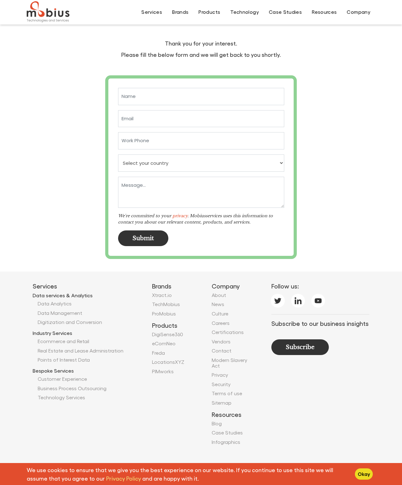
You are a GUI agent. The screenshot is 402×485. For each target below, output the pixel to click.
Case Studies (285, 12)
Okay (364, 474)
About (219, 295)
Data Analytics (55, 303)
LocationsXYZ (168, 362)
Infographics (226, 442)
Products (209, 12)
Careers (221, 323)
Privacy (220, 375)
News (218, 304)
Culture (220, 313)
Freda (158, 353)
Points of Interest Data (64, 360)
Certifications (228, 332)
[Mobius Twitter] (278, 299)
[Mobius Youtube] (318, 299)
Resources (324, 12)
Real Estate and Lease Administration (80, 350)
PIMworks (163, 371)
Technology (244, 12)
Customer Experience (62, 379)
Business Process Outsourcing (72, 388)
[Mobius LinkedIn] (298, 299)
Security (221, 384)
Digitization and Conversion (70, 322)
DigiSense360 (167, 334)
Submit (143, 238)
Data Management (60, 313)
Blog (217, 423)
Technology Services (61, 397)
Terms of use (227, 393)
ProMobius (164, 313)
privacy (179, 215)
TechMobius (166, 304)
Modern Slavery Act (229, 363)
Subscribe (300, 347)
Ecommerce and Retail (63, 341)
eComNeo (164, 343)
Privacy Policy (123, 478)
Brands (180, 12)
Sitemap (221, 403)
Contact (221, 350)
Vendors (221, 341)
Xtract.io (162, 295)
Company (358, 12)
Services (151, 12)
